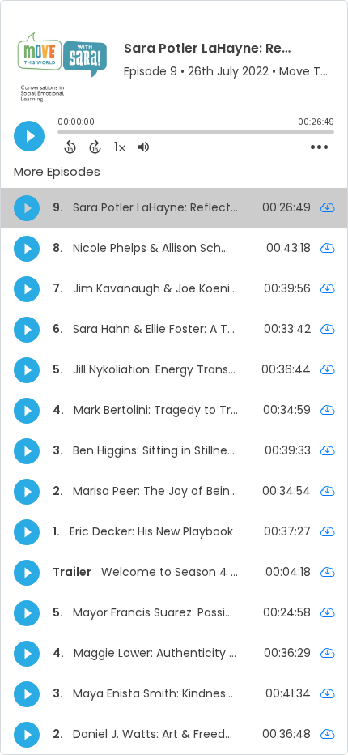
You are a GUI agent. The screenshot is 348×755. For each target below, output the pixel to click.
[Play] (29, 136)
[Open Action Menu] (319, 147)
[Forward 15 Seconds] (95, 146)
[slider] (61, 134)
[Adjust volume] (143, 146)
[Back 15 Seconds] (70, 146)
